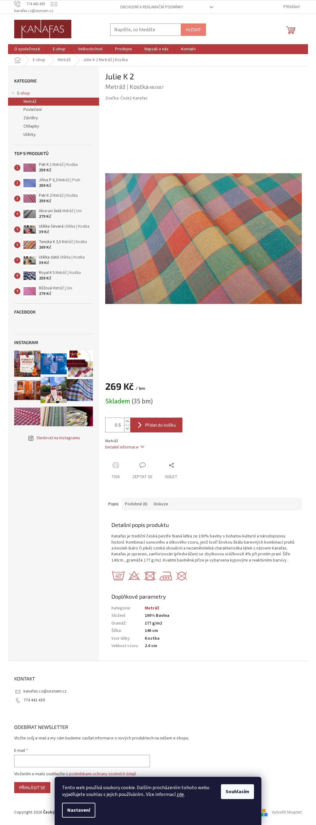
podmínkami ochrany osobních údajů (102, 774)
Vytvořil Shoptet (287, 812)
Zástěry (30, 118)
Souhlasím (237, 791)
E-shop (23, 93)
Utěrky (29, 135)
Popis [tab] (113, 504)
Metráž (29, 102)
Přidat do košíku (160, 424)
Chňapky (31, 126)
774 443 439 (34, 700)
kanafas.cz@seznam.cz (45, 691)
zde (180, 794)
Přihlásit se (32, 787)
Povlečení (32, 110)
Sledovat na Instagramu (58, 438)
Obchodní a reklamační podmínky (151, 7)
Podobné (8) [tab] (136, 504)
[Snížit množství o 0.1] (127, 428)
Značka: (126, 98)
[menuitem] (27, 49)
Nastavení (78, 810)
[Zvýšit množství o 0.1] (127, 421)
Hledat (193, 29)
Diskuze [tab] (161, 504)
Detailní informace (122, 447)
